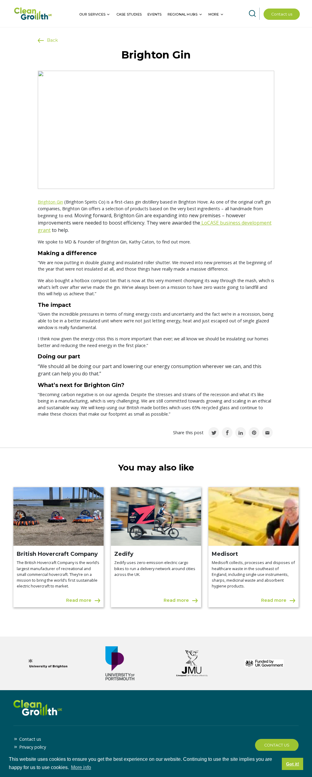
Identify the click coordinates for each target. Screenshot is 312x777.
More (213, 14)
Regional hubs (183, 14)
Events (154, 14)
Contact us (281, 14)
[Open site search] (252, 14)
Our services (92, 14)
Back (52, 40)
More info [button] (81, 767)
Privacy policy (32, 747)
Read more (78, 600)
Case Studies (129, 14)
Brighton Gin (50, 202)
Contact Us (276, 745)
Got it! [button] (292, 763)
